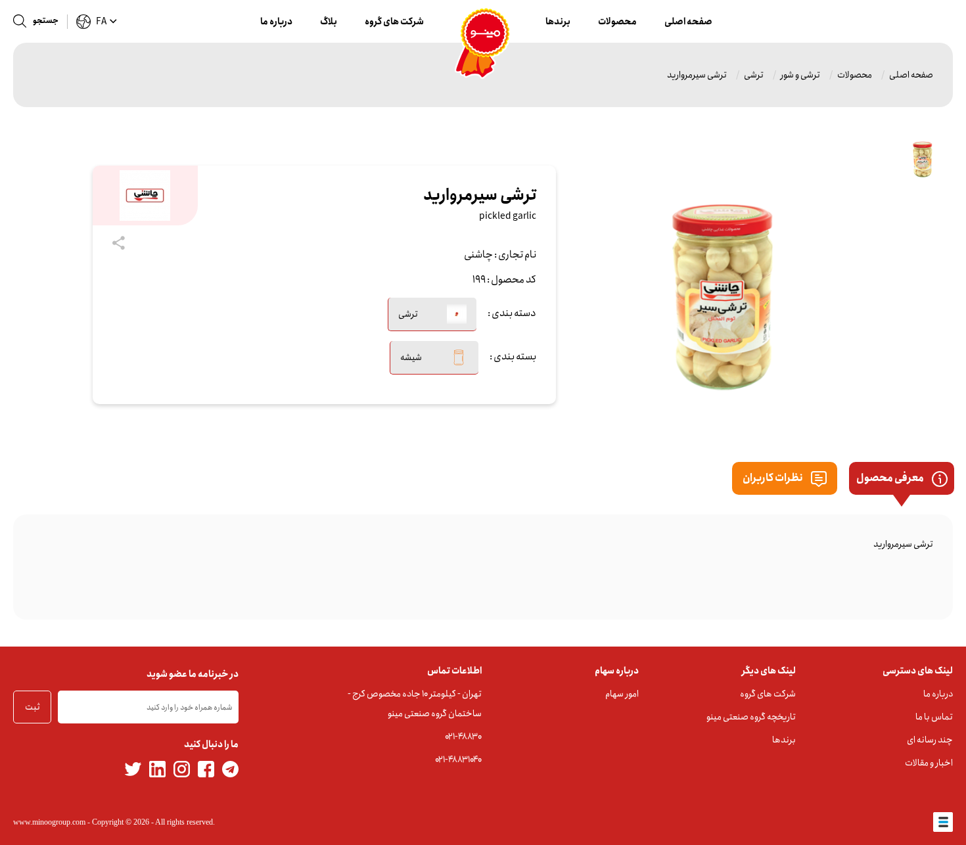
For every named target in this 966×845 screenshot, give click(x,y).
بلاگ (328, 21)
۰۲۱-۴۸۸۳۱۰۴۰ (458, 759)
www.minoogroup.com (49, 822)
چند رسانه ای (930, 740)
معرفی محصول (890, 478)
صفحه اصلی (688, 21)
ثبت (32, 707)
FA (101, 21)
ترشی (754, 75)
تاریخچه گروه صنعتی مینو (751, 717)
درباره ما (276, 21)
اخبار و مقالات (929, 763)
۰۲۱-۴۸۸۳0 (463, 736)
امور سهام (622, 694)
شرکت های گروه (394, 21)
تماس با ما (934, 717)
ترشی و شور (800, 75)
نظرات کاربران (773, 478)
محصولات (617, 21)
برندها (557, 21)
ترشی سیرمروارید (697, 75)
